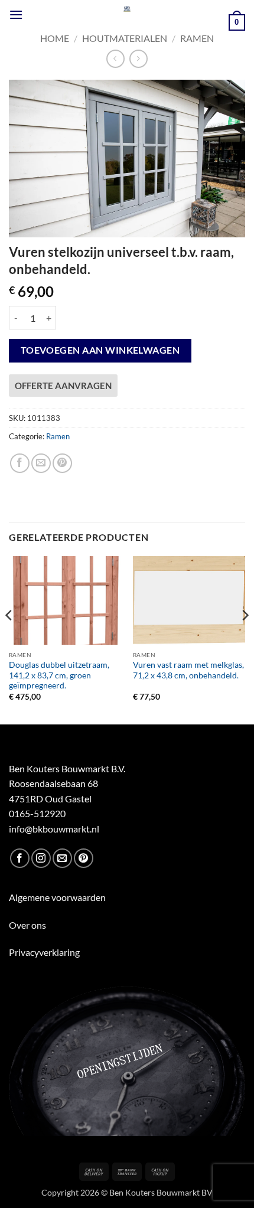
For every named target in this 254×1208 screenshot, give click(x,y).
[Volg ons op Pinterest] (83, 858)
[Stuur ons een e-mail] (62, 858)
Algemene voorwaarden (57, 897)
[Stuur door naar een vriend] (41, 463)
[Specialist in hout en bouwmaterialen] (127, 9)
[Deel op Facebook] (20, 463)
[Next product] (115, 59)
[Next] (244, 639)
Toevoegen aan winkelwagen (100, 350)
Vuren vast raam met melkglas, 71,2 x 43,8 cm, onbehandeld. (188, 670)
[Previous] (9, 639)
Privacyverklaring (44, 952)
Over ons (27, 925)
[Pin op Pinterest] (62, 463)
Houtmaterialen (124, 38)
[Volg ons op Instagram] (41, 858)
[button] (16, 14)
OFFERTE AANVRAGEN (63, 385)
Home (54, 38)
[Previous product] (138, 59)
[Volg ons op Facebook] (20, 858)
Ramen (197, 38)
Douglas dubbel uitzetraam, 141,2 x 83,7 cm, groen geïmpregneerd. (59, 675)
